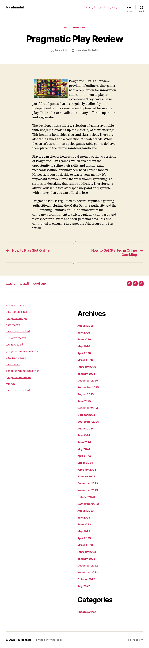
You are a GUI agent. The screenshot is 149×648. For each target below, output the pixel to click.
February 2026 (86, 366)
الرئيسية (90, 7)
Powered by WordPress (48, 639)
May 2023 (83, 531)
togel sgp (113, 7)
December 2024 (87, 408)
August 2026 (85, 325)
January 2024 (86, 476)
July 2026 (83, 332)
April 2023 (84, 538)
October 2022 (86, 579)
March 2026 (85, 360)
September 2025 (88, 387)
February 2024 (86, 469)
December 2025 (87, 380)
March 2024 (85, 462)
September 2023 (88, 503)
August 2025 (85, 394)
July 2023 (83, 517)
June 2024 (84, 442)
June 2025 (84, 401)
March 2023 (85, 545)
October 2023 (86, 497)
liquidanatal (15, 7)
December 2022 (87, 565)
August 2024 (85, 428)
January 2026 (86, 373)
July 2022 (83, 586)
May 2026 (83, 346)
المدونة (101, 7)
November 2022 (87, 572)
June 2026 (84, 339)
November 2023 (87, 490)
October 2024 (86, 414)
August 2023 (85, 510)
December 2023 (87, 483)
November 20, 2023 (87, 50)
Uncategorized (74, 27)
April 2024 (84, 455)
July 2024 (83, 435)
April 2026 (84, 353)
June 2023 (84, 524)
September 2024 (88, 421)
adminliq (63, 50)
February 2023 (86, 551)
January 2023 (86, 558)
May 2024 (83, 449)
